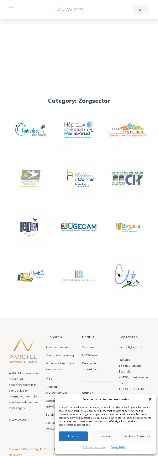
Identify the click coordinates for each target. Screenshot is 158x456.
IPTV (49, 378)
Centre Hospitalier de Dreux (32, 281)
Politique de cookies (94, 447)
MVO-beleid (90, 355)
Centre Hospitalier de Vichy (80, 281)
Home (126, 58)
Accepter (73, 436)
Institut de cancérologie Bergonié (131, 232)
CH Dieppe (30, 235)
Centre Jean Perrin (127, 134)
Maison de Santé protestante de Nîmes (32, 180)
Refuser (104, 436)
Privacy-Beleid (118, 447)
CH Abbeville (127, 284)
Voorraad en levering (59, 355)
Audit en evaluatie (57, 347)
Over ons (88, 347)
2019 (29, 108)
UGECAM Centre (79, 235)
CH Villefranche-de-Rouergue (131, 183)
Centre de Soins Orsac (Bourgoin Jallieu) (30, 129)
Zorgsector (30, 111)
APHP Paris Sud (79, 134)
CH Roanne (78, 186)
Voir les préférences (137, 436)
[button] (150, 399)
